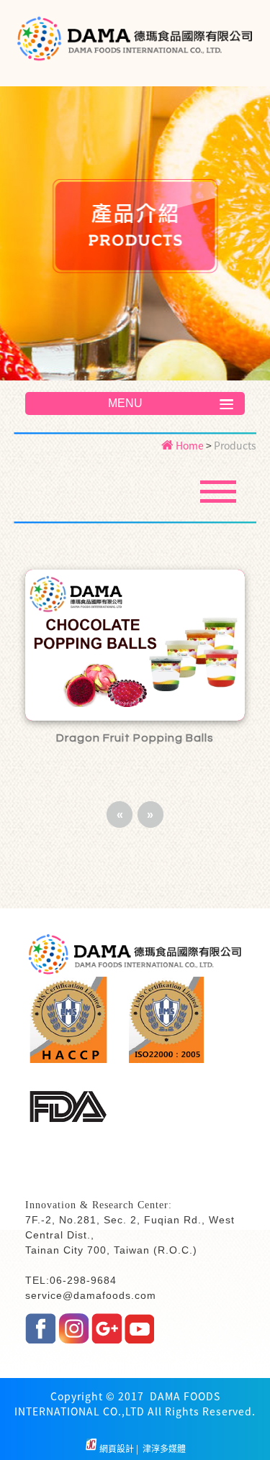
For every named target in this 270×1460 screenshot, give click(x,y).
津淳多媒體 (163, 1448)
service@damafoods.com (90, 1295)
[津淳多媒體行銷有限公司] (91, 1448)
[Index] (135, 44)
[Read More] (135, 645)
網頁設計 (117, 1448)
